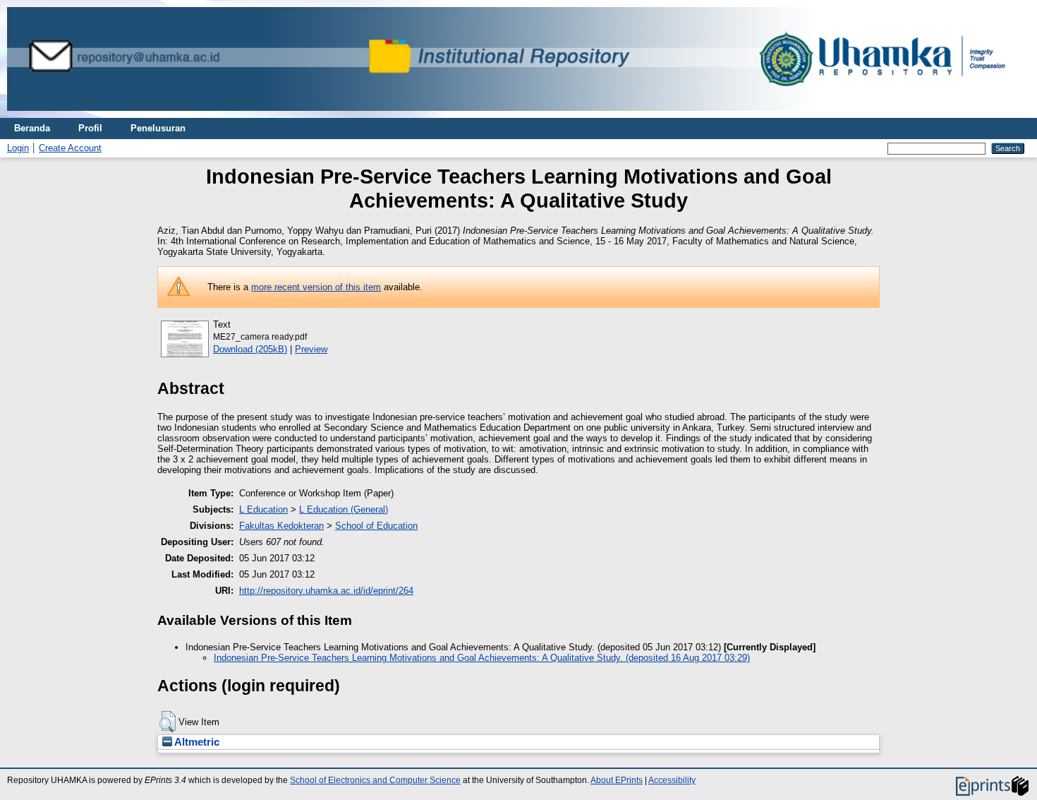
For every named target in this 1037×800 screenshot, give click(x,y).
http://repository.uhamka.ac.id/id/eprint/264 (326, 590)
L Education (263, 509)
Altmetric (195, 742)
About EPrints (616, 780)
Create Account (70, 148)
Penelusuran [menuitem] (158, 128)
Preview (311, 349)
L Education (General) (343, 509)
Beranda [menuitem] (32, 128)
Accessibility (672, 780)
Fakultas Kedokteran (281, 525)
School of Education (376, 525)
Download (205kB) (250, 349)
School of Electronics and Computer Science (375, 780)
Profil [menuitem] (90, 128)
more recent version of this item (316, 287)
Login (18, 148)
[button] (167, 721)
